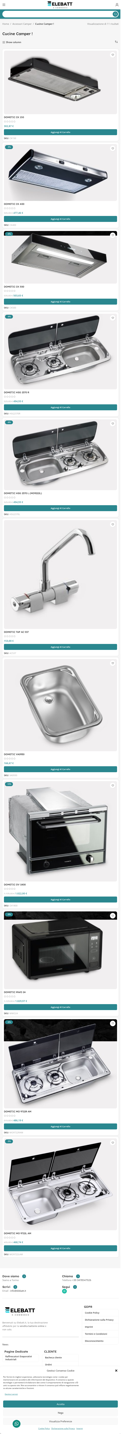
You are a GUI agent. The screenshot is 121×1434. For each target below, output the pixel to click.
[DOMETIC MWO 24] (60, 950)
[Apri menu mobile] (4, 5)
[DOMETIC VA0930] (60, 705)
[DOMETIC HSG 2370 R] (60, 351)
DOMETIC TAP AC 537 (16, 631)
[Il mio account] (117, 5)
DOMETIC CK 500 (14, 286)
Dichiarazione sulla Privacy (63, 1428)
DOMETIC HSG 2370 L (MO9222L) (23, 493)
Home (5, 23)
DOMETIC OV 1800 (15, 884)
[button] (116, 1370)
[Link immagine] (20, 1310)
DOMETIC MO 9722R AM (17, 1111)
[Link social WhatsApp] (64, 1291)
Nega (60, 1412)
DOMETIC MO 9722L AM (17, 1233)
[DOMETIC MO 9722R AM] (60, 1063)
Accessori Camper (22, 23)
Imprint (79, 1428)
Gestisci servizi (11, 1394)
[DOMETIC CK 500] (60, 257)
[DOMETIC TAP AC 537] (60, 574)
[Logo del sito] (60, 4)
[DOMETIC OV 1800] (60, 831)
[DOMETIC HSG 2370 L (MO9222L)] (60, 454)
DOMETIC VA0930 (14, 754)
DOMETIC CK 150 (14, 117)
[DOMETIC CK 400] (60, 172)
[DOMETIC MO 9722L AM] (60, 1184)
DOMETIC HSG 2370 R (16, 392)
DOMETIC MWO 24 (15, 992)
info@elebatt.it (18, 1290)
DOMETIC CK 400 (14, 203)
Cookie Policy (44, 1428)
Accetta (60, 1404)
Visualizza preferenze (60, 1421)
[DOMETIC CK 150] (60, 82)
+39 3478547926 (81, 1280)
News (5, 1344)
